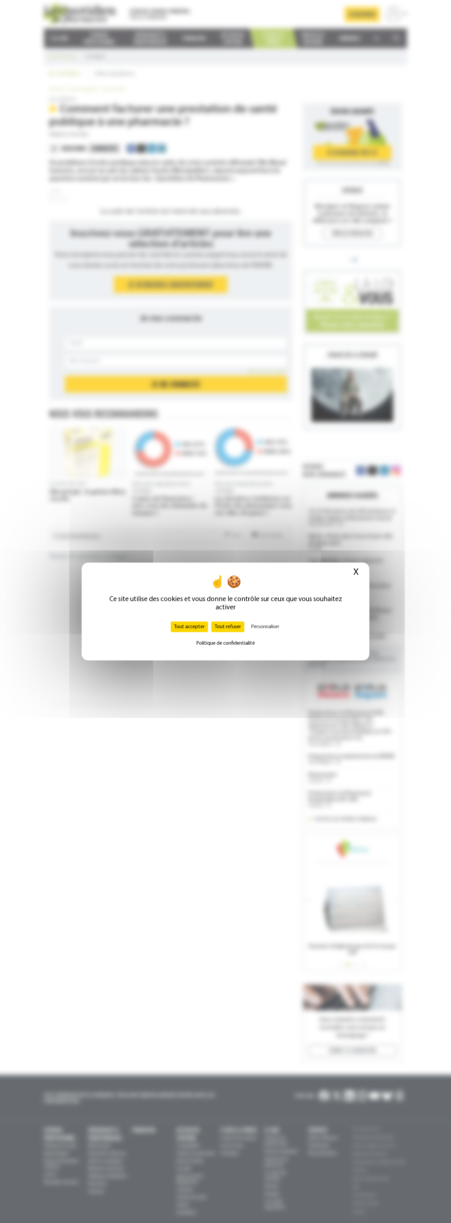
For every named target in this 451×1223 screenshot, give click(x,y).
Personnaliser (265, 626)
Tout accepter (189, 626)
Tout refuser (228, 626)
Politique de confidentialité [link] (225, 643)
